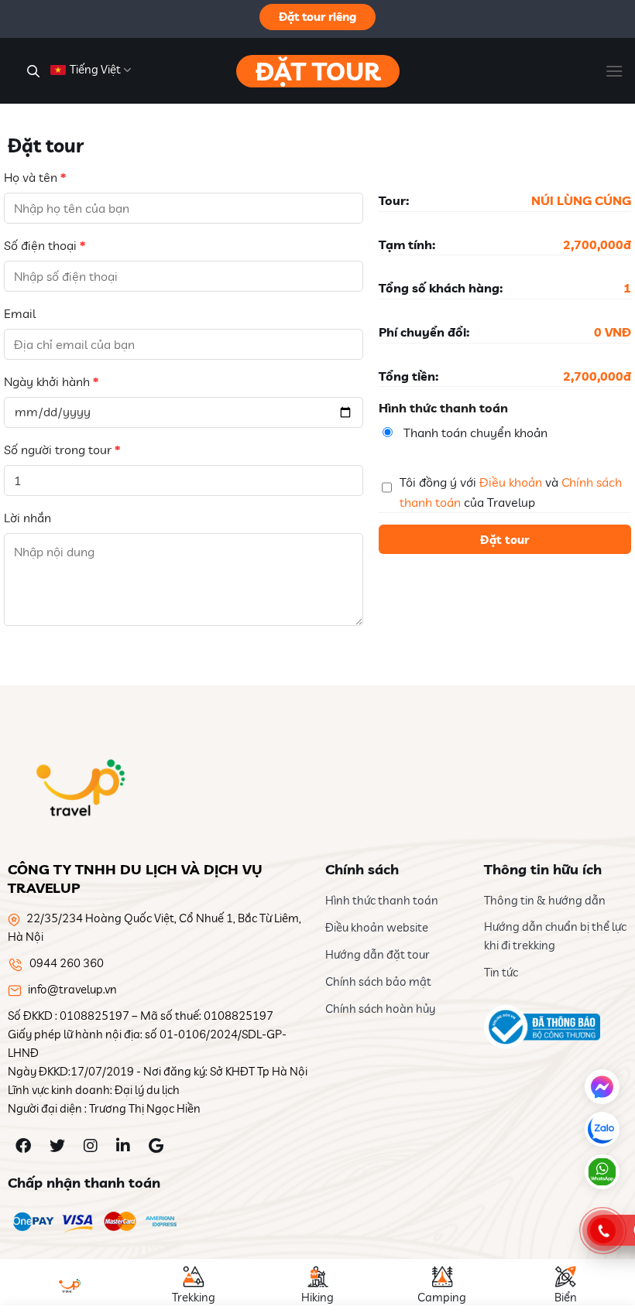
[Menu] (614, 71)
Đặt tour (318, 71)
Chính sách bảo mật (378, 981)
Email (20, 313)
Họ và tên (35, 177)
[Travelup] (77, 787)
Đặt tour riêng (317, 16)
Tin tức (501, 972)
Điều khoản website (376, 927)
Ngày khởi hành (51, 381)
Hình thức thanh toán (381, 900)
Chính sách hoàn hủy (380, 1008)
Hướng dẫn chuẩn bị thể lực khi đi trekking (555, 935)
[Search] (31, 71)
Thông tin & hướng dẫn (545, 900)
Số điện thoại (44, 245)
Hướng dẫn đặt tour (377, 954)
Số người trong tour (62, 449)
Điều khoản (510, 482)
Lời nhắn (27, 517)
